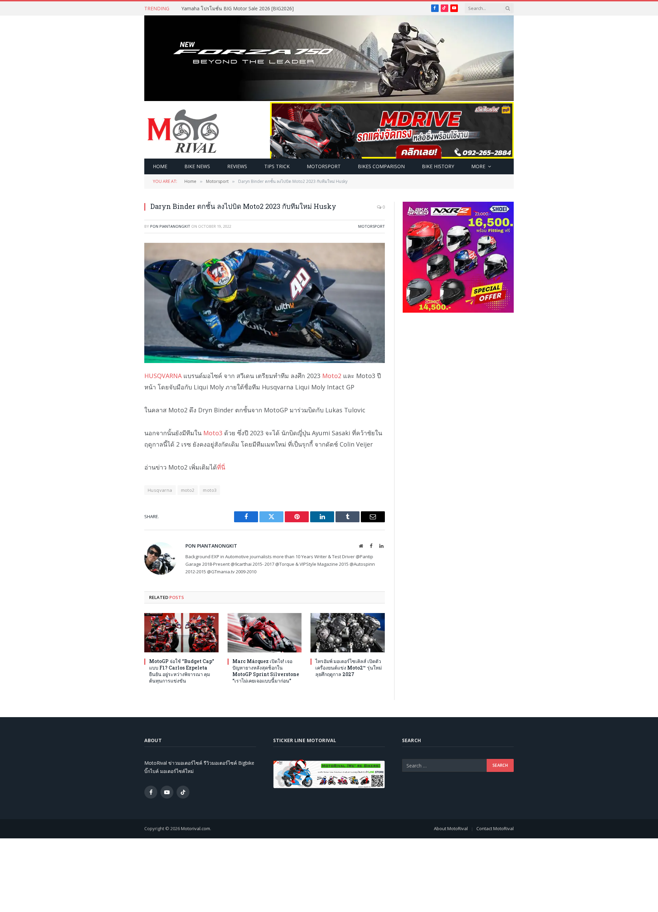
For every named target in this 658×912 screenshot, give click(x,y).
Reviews (237, 166)
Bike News (197, 166)
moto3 (210, 490)
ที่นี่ (221, 467)
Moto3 (212, 433)
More (478, 166)
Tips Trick (277, 166)
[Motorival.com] (183, 130)
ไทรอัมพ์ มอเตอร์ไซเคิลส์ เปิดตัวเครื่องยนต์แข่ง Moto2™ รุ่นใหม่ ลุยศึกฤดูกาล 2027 (348, 667)
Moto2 (331, 376)
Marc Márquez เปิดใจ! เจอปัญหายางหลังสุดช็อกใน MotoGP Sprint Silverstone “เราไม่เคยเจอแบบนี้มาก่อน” (265, 671)
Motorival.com (195, 828)
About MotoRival (451, 828)
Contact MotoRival (495, 828)
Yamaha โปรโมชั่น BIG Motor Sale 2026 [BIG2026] (237, 8)
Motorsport (324, 166)
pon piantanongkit (170, 226)
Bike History (438, 166)
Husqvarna (160, 490)
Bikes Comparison (381, 166)
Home (160, 166)
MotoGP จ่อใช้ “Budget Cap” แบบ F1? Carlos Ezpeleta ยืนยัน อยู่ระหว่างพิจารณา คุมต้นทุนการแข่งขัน (181, 671)
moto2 (188, 490)
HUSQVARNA (163, 376)
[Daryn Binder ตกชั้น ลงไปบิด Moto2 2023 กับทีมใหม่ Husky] (264, 303)
